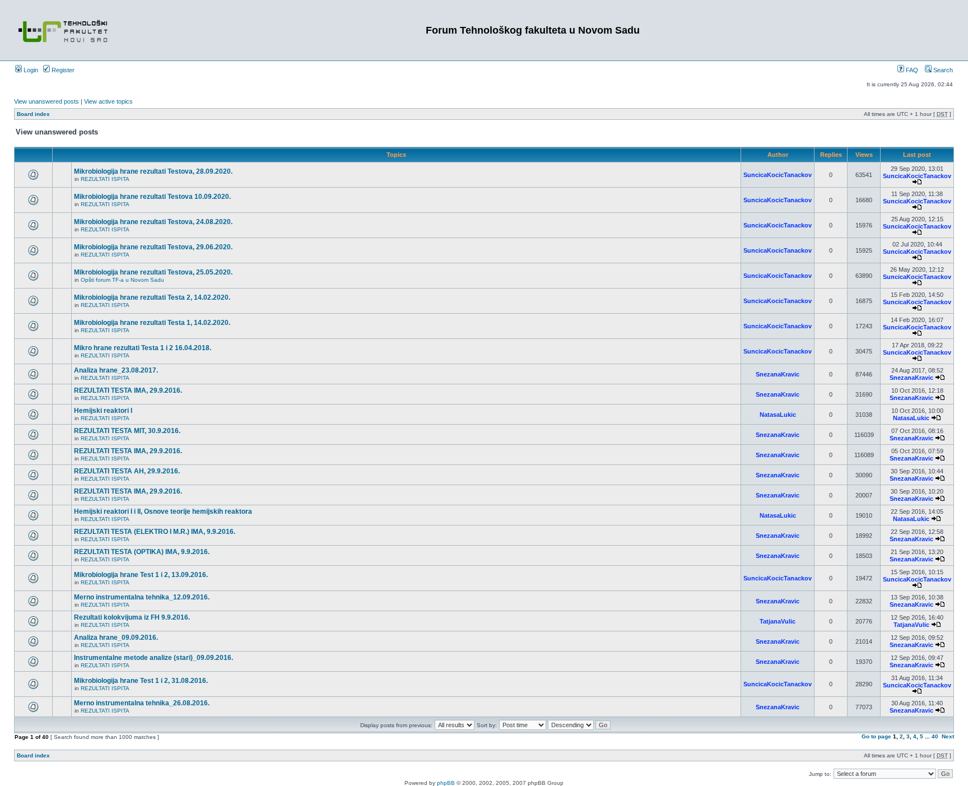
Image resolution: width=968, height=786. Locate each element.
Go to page (876, 736)
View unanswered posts (46, 101)
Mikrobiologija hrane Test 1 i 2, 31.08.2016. (141, 681)
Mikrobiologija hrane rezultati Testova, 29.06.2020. (153, 247)
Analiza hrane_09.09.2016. (116, 637)
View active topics (108, 101)
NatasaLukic (778, 414)
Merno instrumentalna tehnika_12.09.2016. (142, 597)
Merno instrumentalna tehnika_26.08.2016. (142, 703)
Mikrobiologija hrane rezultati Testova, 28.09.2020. (153, 171)
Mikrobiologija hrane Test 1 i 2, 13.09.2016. (141, 575)
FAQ (911, 70)
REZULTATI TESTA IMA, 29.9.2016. (128, 390)
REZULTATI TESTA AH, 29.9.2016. (127, 471)
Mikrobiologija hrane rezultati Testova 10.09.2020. (152, 197)
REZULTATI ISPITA (105, 179)
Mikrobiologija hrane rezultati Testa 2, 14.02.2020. (152, 297)
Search (942, 70)
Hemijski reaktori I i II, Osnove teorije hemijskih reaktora (163, 511)
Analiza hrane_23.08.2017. (116, 370)
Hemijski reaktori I (103, 411)
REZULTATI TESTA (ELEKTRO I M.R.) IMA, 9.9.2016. (154, 532)
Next (948, 736)
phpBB (446, 783)
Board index (33, 114)
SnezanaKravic (777, 374)
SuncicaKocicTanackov (777, 174)
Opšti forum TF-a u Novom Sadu (122, 280)
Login (30, 70)
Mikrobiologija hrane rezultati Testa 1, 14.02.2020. (152, 323)
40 (935, 736)
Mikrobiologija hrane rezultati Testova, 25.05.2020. (153, 272)
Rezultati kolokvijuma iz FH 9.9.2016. (132, 617)
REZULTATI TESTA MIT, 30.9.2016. (127, 431)
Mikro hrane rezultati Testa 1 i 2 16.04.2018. (142, 348)
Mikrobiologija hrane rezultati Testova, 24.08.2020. (153, 222)
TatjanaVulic (777, 621)
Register (62, 70)
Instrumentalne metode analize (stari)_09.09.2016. (153, 658)
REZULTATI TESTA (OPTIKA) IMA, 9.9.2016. (142, 552)
